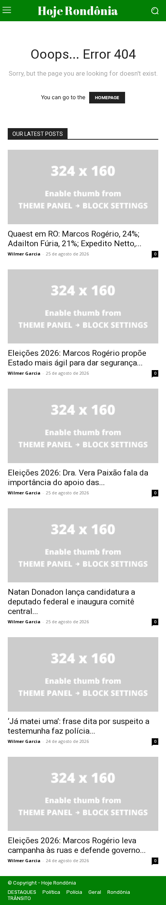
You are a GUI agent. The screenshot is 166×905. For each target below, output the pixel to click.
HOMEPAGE (107, 97)
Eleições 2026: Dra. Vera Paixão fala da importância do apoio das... (78, 477)
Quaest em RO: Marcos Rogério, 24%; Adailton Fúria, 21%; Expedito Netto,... (75, 238)
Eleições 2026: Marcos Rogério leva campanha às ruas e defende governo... (77, 845)
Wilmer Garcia (24, 254)
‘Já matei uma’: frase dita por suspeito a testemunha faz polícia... (78, 726)
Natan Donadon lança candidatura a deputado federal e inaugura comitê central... (71, 601)
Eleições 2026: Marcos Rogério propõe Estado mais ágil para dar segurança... (77, 357)
